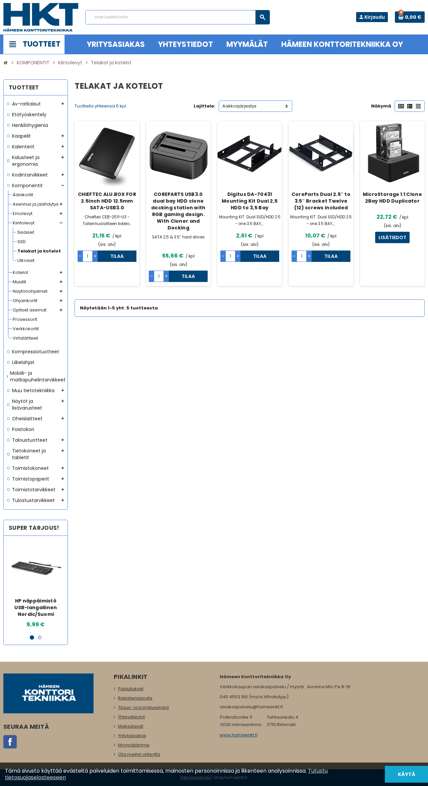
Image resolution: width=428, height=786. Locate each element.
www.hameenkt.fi (238, 735)
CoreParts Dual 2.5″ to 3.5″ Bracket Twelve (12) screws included (321, 201)
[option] (36, 585)
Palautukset (130, 689)
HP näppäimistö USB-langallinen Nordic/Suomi (35, 607)
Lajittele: (204, 106)
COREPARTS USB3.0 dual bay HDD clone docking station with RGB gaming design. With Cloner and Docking (178, 211)
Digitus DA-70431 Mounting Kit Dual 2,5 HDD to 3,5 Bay (250, 201)
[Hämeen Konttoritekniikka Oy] (41, 17)
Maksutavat (130, 726)
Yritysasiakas (132, 735)
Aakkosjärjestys (239, 106)
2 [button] (39, 637)
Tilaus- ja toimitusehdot (143, 707)
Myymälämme (133, 745)
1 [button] (32, 637)
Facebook (10, 741)
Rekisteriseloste (135, 698)
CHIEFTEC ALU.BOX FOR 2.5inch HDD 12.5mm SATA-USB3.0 (107, 201)
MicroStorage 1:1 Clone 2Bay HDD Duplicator (392, 197)
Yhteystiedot (131, 717)
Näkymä (381, 106)
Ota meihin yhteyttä (139, 754)
